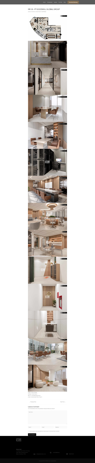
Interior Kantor (38, 11)
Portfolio (60, 2)
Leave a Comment (31, 11)
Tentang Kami (49, 2)
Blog (65, 2)
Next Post (63, 401)
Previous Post (32, 401)
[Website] (61, 427)
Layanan (55, 2)
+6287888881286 (56, 452)
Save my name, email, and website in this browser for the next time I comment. (44, 431)
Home (44, 2)
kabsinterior (71, 453)
